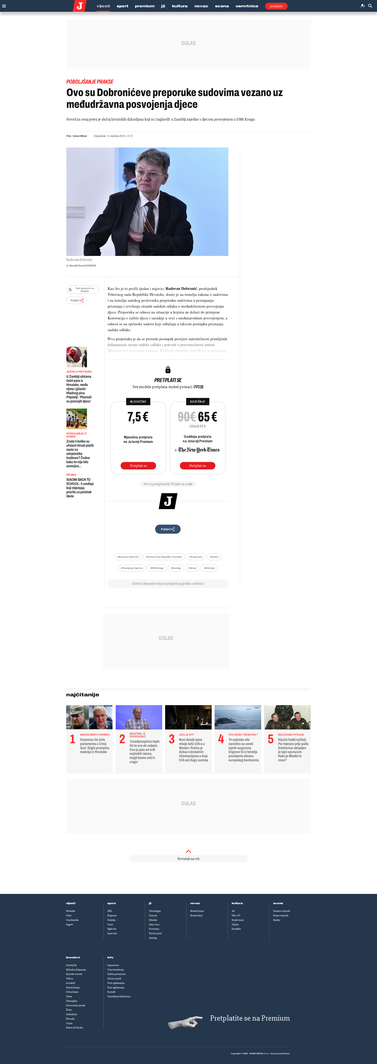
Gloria (69, 996)
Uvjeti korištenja (115, 969)
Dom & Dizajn (73, 987)
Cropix (69, 1023)
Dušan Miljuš (80, 136)
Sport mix (112, 933)
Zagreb (69, 924)
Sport (122, 6)
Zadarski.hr (71, 1014)
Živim (69, 1009)
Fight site (111, 928)
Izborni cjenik (114, 978)
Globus (69, 978)
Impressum (113, 965)
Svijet (68, 915)
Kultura (180, 6)
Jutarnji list (71, 965)
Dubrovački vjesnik (75, 1005)
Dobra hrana (72, 991)
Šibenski (70, 1018)
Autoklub (70, 983)
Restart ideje (196, 915)
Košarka (111, 920)
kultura (237, 903)
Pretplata (276, 6)
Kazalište (236, 928)
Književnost (238, 920)
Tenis (110, 924)
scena (278, 903)
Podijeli (74, 300)
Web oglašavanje (115, 983)
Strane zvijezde (280, 915)
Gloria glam (71, 1001)
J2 (163, 6)
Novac (201, 6)
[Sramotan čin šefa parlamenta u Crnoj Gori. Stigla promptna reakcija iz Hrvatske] (89, 718)
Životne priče (155, 933)
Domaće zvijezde (281, 911)
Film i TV (236, 915)
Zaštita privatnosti (116, 974)
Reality (276, 920)
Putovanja (154, 928)
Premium (145, 6)
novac (195, 903)
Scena (222, 6)
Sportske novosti (74, 974)
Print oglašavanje (115, 987)
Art (233, 911)
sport (111, 903)
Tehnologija (155, 911)
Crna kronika (72, 920)
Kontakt (111, 991)
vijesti (70, 903)
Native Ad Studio (74, 1027)
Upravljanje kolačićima (118, 996)
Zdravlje (153, 920)
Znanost (153, 915)
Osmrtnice (247, 6)
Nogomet (112, 915)
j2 (150, 903)
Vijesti (103, 6)
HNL (109, 911)
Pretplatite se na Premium (250, 1018)
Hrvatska (70, 911)
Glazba (235, 924)
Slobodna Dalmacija (76, 969)
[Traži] (370, 6)
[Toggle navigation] (3, 5)
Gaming (153, 937)
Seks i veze (154, 924)
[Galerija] (147, 202)
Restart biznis (197, 911)
